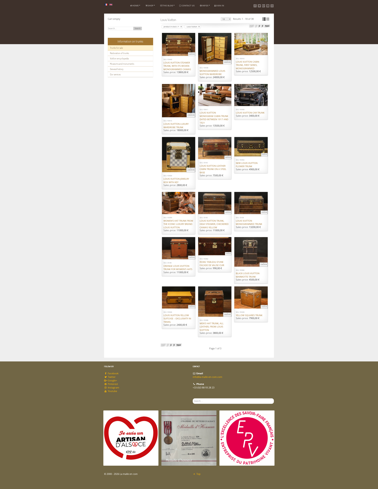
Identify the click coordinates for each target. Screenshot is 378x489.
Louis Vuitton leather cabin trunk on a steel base (213, 169)
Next (267, 26)
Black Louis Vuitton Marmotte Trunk (247, 275)
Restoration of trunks (119, 53)
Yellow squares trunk (249, 315)
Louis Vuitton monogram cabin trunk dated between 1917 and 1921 (214, 117)
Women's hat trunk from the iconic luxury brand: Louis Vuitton (178, 224)
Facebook (112, 373)
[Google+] (263, 5)
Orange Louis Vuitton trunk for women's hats (177, 268)
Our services (115, 74)
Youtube (112, 391)
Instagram (113, 387)
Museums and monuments (122, 63)
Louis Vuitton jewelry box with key (176, 181)
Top (198, 474)
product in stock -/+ (171, 27)
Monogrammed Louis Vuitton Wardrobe (212, 73)
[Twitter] (259, 5)
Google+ (112, 380)
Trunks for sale (116, 47)
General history (116, 69)
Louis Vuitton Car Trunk (250, 112)
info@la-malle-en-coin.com (207, 377)
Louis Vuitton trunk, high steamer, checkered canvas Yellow (214, 224)
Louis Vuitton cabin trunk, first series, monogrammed (247, 65)
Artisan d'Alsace (118, 460)
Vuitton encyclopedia (119, 58)
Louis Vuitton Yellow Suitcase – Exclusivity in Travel (177, 318)
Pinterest (112, 384)
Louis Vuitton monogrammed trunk (249, 223)
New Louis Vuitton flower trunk (247, 165)
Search (137, 28)
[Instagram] (272, 5)
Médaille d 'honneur (179, 460)
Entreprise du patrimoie (240, 460)
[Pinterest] (267, 5)
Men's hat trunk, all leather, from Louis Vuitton (212, 326)
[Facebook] (255, 5)
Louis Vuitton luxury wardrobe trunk (176, 126)
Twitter (111, 377)
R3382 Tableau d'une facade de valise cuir (212, 264)
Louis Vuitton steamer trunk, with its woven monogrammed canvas (177, 66)
